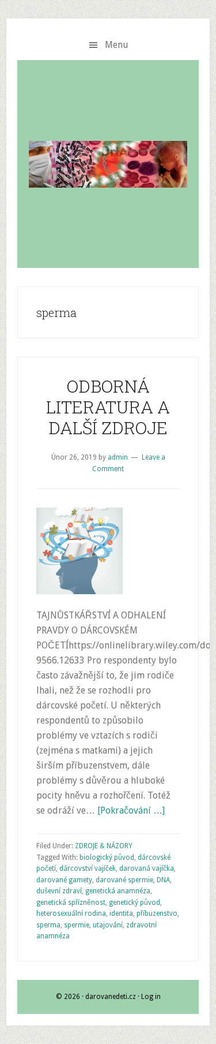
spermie (76, 925)
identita (121, 913)
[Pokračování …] (131, 810)
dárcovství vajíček (87, 868)
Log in (151, 997)
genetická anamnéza (117, 891)
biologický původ (106, 857)
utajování (108, 925)
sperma (48, 925)
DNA (163, 880)
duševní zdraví (59, 891)
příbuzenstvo (157, 913)
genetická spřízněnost (70, 902)
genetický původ (134, 902)
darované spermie (124, 880)
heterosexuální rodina (71, 913)
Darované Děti (108, 164)
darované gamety (64, 880)
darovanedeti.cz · (113, 997)
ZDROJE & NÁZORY (103, 846)
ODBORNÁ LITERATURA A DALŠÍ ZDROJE (108, 407)
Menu (116, 44)
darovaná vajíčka (146, 868)
